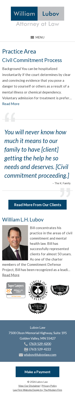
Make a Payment (37, 372)
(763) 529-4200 (40, 344)
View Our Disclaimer (29, 385)
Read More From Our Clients (37, 204)
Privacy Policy (49, 385)
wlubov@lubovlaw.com (40, 355)
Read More (10, 104)
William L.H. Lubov (23, 219)
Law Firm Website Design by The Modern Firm (37, 390)
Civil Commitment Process (32, 60)
